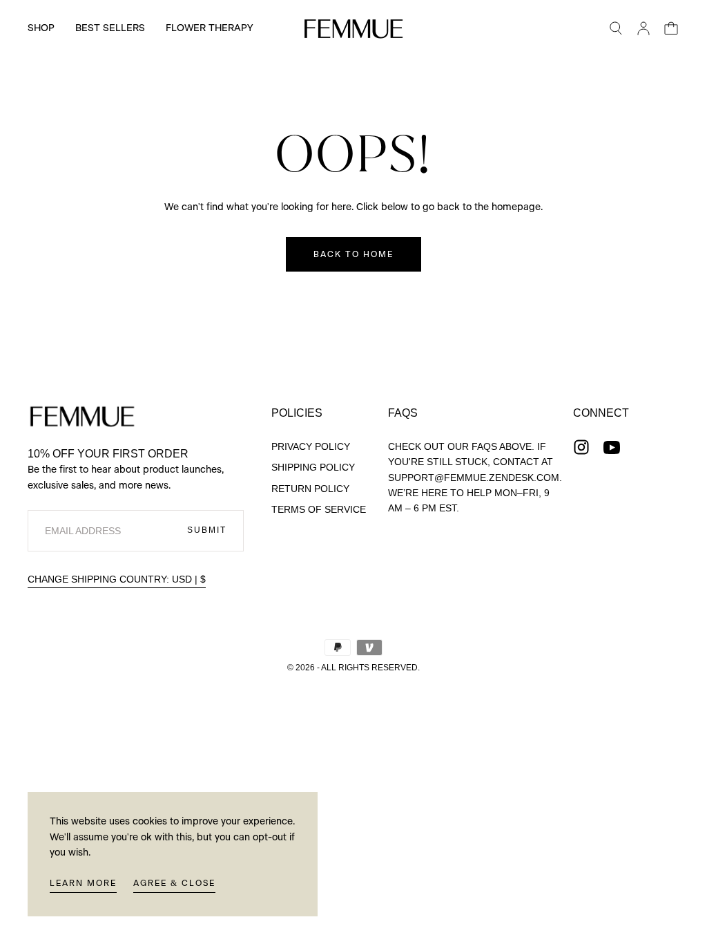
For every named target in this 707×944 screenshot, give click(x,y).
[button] (616, 28)
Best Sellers (110, 28)
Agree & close (174, 883)
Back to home (353, 254)
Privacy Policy (310, 446)
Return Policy (310, 488)
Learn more (83, 883)
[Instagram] (581, 447)
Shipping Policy (313, 467)
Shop (41, 28)
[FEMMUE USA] (82, 416)
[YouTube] (612, 447)
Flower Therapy (209, 28)
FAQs (403, 413)
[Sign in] (643, 28)
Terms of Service (318, 509)
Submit (206, 530)
